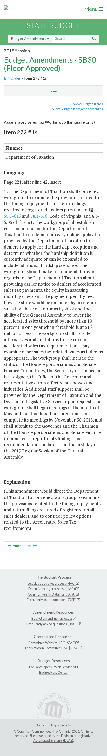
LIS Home (37, 725)
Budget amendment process (51, 618)
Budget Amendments (29, 38)
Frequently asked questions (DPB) (51, 600)
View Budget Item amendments (77, 109)
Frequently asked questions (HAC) (51, 624)
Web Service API (66, 667)
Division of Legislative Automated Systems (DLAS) (62, 738)
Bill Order (12, 78)
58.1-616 (38, 216)
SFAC (71, 643)
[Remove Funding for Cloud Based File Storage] (35, 546)
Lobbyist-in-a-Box (61, 725)
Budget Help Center (53, 672)
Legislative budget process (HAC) (52, 583)
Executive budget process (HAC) (51, 589)
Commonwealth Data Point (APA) (52, 594)
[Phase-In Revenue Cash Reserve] (10, 546)
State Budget (53, 25)
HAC (61, 643)
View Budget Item (87, 104)
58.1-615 (12, 216)
